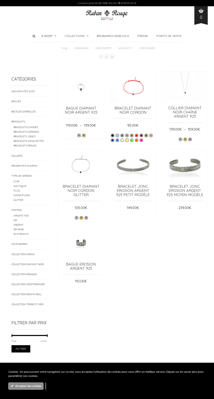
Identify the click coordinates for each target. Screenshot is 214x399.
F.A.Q (64, 48)
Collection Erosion (24, 274)
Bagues (16, 101)
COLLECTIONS (75, 36)
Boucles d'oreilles (23, 111)
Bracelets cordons (26, 131)
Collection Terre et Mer (27, 304)
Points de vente (169, 36)
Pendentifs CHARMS (24, 165)
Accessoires (19, 243)
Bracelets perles (25, 145)
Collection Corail (23, 254)
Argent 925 (21, 215)
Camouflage (22, 195)
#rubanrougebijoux (113, 36)
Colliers (16, 155)
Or (15, 220)
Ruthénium (21, 233)
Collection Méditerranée (28, 284)
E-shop (47, 36)
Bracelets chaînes (26, 127)
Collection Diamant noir (27, 264)
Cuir (16, 181)
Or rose (19, 229)
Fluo (17, 190)
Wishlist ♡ (125, 48)
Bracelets (18, 121)
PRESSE (143, 36)
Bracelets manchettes (29, 140)
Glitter (18, 199)
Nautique (20, 186)
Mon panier (147, 48)
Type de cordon (21, 175)
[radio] (79, 135)
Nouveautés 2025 (23, 91)
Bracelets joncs (25, 136)
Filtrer (21, 348)
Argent (18, 224)
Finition (16, 209)
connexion (81, 48)
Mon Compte (103, 48)
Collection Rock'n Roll (26, 294)
